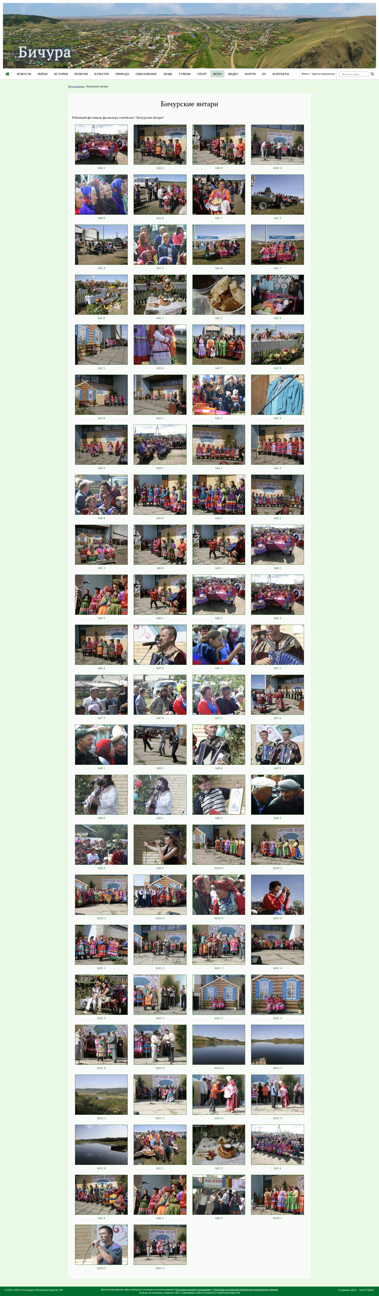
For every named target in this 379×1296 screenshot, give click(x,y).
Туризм (184, 74)
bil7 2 (277, 668)
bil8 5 (277, 768)
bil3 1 (160, 418)
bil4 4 (101, 518)
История (61, 74)
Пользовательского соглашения (193, 1289)
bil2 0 (101, 318)
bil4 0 (101, 468)
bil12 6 (101, 1168)
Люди (167, 74)
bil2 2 (218, 318)
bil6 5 (101, 618)
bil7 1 (218, 668)
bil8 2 (160, 768)
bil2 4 (277, 318)
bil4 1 (160, 468)
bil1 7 (277, 268)
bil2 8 (277, 368)
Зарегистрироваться (323, 73)
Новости (24, 74)
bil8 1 (101, 768)
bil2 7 (218, 368)
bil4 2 (218, 468)
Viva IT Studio (366, 1290)
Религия (81, 74)
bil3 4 (277, 1168)
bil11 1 (101, 968)
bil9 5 (160, 868)
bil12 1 (277, 1068)
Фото (217, 74)
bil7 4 (160, 718)
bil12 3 (160, 1118)
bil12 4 (219, 1118)
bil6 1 (218, 568)
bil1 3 (277, 218)
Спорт (202, 74)
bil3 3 (277, 418)
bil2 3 (218, 1168)
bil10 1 (277, 1218)
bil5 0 (160, 518)
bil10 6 (219, 918)
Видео (233, 74)
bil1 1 (218, 218)
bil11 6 (160, 1068)
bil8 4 (218, 768)
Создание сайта (347, 1290)
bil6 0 (218, 168)
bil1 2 (160, 1168)
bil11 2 (160, 968)
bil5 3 (101, 568)
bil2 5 (101, 368)
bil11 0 (277, 168)
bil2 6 (160, 368)
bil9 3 (277, 818)
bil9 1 (160, 818)
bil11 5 (101, 1018)
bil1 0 (160, 218)
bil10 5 (101, 1268)
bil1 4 (101, 268)
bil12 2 (101, 1118)
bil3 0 (101, 418)
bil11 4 (277, 968)
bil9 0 (101, 818)
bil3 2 (218, 418)
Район (43, 74)
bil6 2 (277, 568)
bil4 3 (277, 468)
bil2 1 (160, 318)
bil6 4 (160, 168)
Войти (305, 73)
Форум (250, 74)
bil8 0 (101, 218)
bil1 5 (160, 268)
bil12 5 (277, 1118)
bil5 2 (277, 518)
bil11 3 (219, 968)
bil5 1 (218, 518)
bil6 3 (101, 168)
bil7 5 (218, 718)
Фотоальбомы (76, 86)
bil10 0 (219, 868)
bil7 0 (160, 668)
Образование (146, 74)
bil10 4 (160, 918)
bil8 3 (218, 1218)
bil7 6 (277, 718)
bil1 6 (218, 268)
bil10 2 (277, 868)
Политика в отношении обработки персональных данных (245, 1289)
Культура (101, 74)
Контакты (281, 74)
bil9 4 (101, 868)
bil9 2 (218, 818)
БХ (264, 74)
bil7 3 (101, 718)
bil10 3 (101, 918)
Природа (122, 74)
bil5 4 (101, 1218)
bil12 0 (219, 1068)
